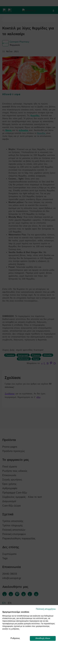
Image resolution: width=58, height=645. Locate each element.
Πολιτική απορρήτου (46, 609)
